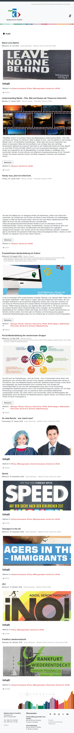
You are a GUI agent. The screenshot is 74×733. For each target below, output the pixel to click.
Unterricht (47, 46)
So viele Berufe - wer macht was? (17, 418)
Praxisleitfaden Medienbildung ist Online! (21, 253)
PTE (34, 261)
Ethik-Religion (9, 259)
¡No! (4, 584)
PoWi (54, 46)
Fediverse (48, 4)
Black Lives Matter (10, 43)
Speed (5, 473)
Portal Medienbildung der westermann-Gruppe (24, 335)
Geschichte (56, 258)
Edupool (54, 4)
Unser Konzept (35, 4)
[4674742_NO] (37, 606)
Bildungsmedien (39, 88)
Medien (36, 46)
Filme (41, 46)
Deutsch (44, 101)
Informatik (27, 259)
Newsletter (67, 4)
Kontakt (42, 4)
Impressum (51, 723)
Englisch (41, 259)
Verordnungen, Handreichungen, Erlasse (18, 261)
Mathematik (18, 259)
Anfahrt (6, 725)
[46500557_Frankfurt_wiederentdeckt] (37, 661)
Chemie (34, 259)
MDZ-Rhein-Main (17, 258)
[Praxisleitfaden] (37, 280)
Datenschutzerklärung (55, 722)
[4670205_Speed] (37, 495)
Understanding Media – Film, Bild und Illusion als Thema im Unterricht (34, 98)
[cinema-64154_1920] (37, 120)
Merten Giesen (27, 101)
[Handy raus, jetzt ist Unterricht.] (37, 197)
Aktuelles (37, 101)
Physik (42, 258)
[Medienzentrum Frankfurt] (14, 14)
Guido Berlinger (26, 46)
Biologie (36, 258)
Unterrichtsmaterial (19, 88)
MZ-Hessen (28, 258)
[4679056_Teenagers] (37, 550)
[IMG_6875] (37, 64)
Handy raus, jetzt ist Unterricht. (16, 176)
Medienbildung (50, 259)
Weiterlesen (8, 162)
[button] (70, 16)
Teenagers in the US (11, 529)
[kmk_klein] (37, 360)
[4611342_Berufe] (37, 440)
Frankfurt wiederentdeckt (14, 639)
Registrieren (60, 4)
